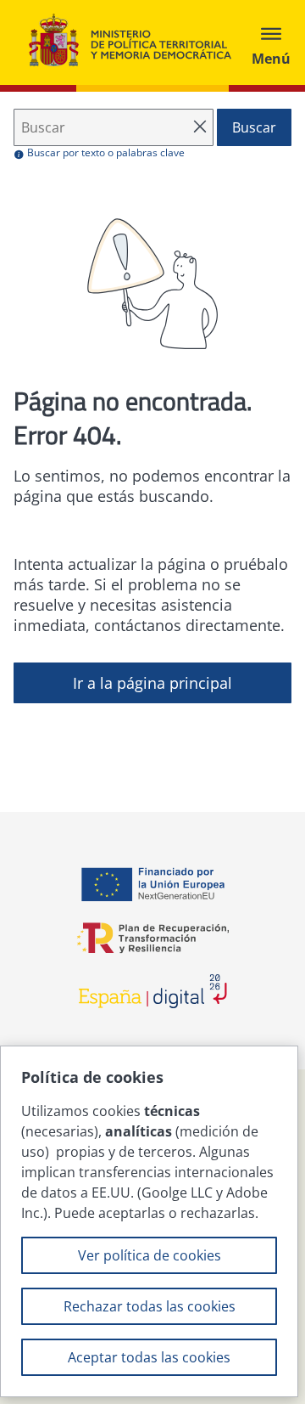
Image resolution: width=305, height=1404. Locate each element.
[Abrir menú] (271, 42)
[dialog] (149, 1221)
